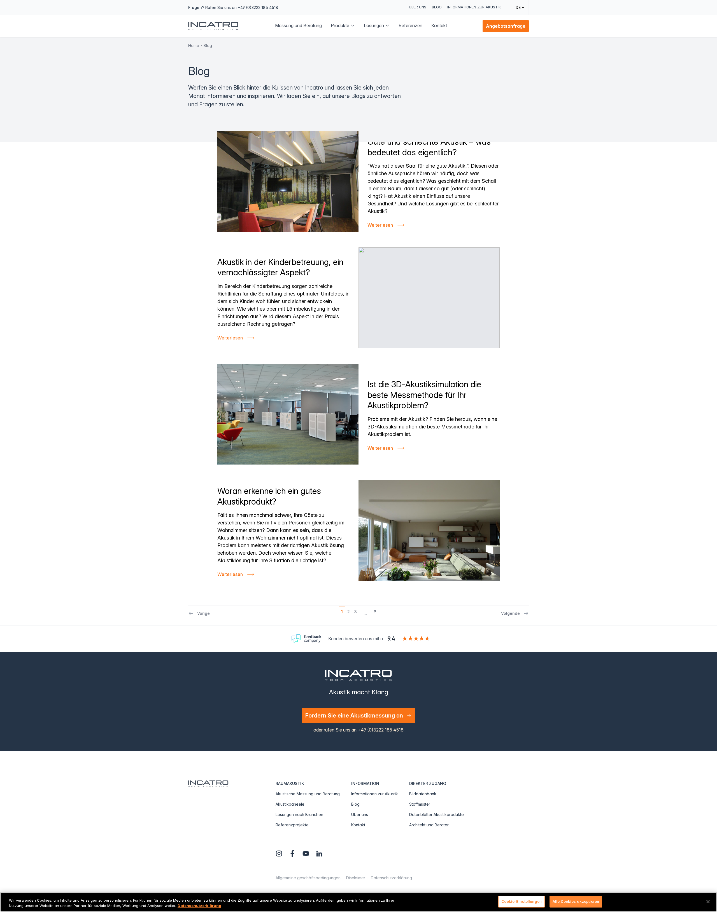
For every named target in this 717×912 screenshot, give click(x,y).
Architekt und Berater (429, 824)
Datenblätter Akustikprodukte (436, 814)
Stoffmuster (419, 804)
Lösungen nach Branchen (299, 814)
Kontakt (358, 824)
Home (193, 45)
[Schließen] (708, 901)
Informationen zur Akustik (474, 7)
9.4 (391, 638)
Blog (437, 7)
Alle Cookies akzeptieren (576, 901)
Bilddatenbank (422, 793)
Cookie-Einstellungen (521, 901)
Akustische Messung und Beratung (308, 793)
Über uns (417, 7)
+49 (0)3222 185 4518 (381, 730)
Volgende (510, 613)
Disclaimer (355, 877)
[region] (358, 902)
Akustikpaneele (290, 804)
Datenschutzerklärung (391, 877)
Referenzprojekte (292, 824)
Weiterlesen (380, 225)
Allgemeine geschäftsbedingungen (308, 877)
